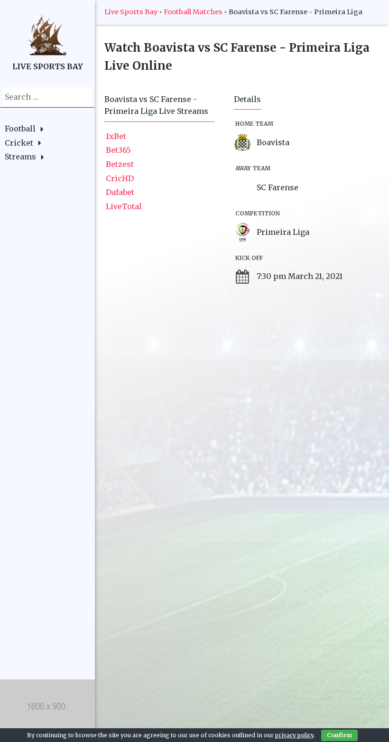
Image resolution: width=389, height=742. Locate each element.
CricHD (120, 178)
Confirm (339, 735)
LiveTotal (124, 206)
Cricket (19, 143)
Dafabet (120, 192)
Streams (20, 156)
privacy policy (294, 735)
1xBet (116, 136)
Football (20, 128)
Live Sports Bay (130, 12)
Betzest (120, 164)
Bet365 (118, 150)
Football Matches (193, 12)
